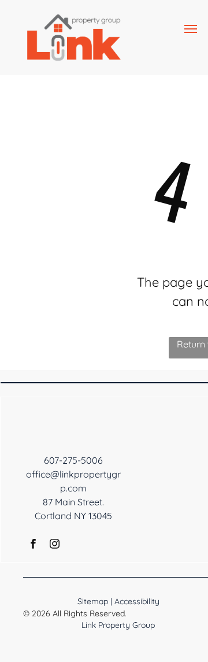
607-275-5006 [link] (73, 460)
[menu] (190, 28)
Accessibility (136, 601)
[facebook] (33, 545)
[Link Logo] (74, 21)
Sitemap (92, 601)
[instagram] (54, 545)
